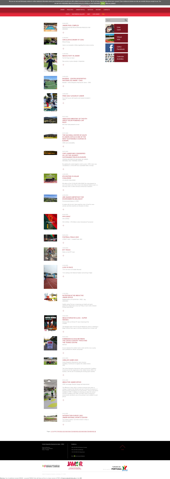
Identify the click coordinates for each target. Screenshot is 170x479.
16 (69, 431)
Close (102, 3)
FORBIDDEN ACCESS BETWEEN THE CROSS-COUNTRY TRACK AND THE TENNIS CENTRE (74, 340)
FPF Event (66, 216)
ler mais (63, 33)
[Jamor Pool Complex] (50, 31)
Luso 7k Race (67, 267)
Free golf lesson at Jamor (73, 96)
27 (87, 431)
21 (77, 431)
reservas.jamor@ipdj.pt (80, 456)
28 (88, 431)
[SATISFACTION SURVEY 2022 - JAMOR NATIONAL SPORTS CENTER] (50, 421)
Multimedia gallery (78, 14)
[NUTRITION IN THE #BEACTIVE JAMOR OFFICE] (50, 300)
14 (66, 431)
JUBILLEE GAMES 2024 (70, 360)
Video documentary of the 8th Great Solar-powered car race (74, 120)
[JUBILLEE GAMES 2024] (50, 364)
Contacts (107, 9)
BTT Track (66, 250)
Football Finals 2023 (70, 237)
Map (88, 14)
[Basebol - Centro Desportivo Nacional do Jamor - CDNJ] (50, 89)
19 (74, 431)
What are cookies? (111, 3)
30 (92, 431)
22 (79, 431)
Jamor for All (80, 9)
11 (61, 431)
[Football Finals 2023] (50, 241)
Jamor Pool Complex (70, 25)
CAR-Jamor (96, 14)
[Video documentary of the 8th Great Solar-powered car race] (50, 123)
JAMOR (62, 9)
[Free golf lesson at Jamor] (50, 111)
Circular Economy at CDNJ (73, 40)
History (98, 9)
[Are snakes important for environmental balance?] (50, 201)
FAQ (103, 14)
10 (60, 431)
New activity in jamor (71, 56)
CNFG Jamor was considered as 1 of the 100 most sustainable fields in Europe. (74, 155)
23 (80, 431)
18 (72, 431)
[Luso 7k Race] (50, 288)
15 (68, 431)
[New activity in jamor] (50, 71)
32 (95, 431)
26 (85, 431)
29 (90, 431)
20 (76, 431)
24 (82, 431)
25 (84, 431)
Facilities (70, 9)
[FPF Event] (50, 230)
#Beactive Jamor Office (71, 382)
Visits (67, 14)
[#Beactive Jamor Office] (50, 408)
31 (93, 431)
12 (63, 431)
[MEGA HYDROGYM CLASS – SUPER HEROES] (50, 331)
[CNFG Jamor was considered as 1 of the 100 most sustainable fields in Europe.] (50, 154)
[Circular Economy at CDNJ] (50, 44)
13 (65, 431)
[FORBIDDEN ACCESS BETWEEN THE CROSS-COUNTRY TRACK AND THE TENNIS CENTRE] (50, 350)
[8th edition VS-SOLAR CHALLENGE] (50, 182)
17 (71, 431)
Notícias (90, 9)
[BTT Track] (50, 260)
